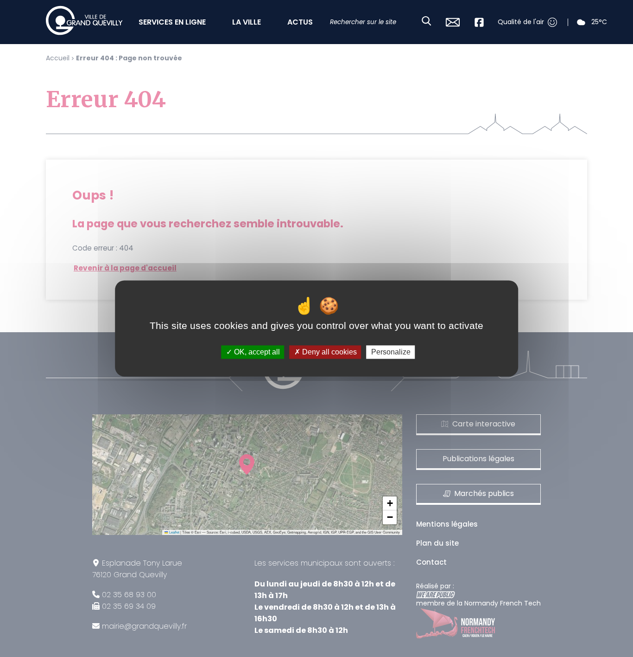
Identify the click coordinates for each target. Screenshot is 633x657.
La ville (246, 22)
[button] (390, 503)
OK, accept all (256, 352)
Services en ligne (172, 22)
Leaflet (173, 532)
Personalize (391, 352)
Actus (300, 22)
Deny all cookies (328, 352)
